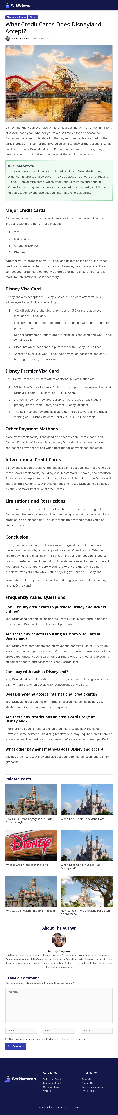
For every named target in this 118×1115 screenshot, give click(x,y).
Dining (33, 17)
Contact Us (87, 1083)
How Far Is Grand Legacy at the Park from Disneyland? (28, 820)
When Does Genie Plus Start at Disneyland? (80, 866)
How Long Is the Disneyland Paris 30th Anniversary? (85, 912)
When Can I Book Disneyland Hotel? (83, 819)
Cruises (47, 1091)
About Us (86, 1079)
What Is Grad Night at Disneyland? (27, 864)
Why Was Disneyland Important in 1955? (30, 910)
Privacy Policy (88, 1091)
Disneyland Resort (16, 17)
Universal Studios (51, 1087)
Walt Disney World (52, 1079)
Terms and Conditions (92, 1087)
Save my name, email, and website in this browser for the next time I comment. (48, 1039)
